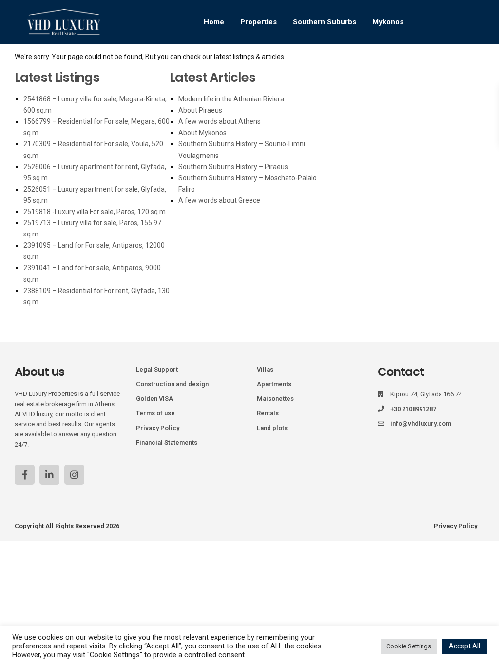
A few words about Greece (219, 200)
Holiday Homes (192, 65)
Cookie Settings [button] (408, 646)
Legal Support (157, 369)
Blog (346, 65)
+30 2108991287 (413, 408)
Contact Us (384, 109)
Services (307, 65)
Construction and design (172, 384)
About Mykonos (202, 133)
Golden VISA (154, 398)
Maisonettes (275, 398)
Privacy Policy (157, 427)
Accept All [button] (464, 646)
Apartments (274, 384)
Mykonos (387, 22)
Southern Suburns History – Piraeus (233, 167)
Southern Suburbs (324, 22)
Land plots (272, 427)
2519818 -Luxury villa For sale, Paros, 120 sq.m (94, 211)
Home (214, 22)
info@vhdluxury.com (420, 423)
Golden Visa (255, 65)
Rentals (268, 413)
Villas (265, 369)
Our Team (386, 65)
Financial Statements (166, 442)
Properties (258, 22)
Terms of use (155, 413)
